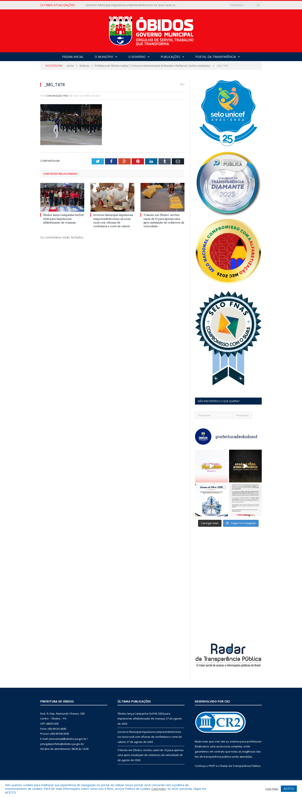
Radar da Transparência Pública (240, 766)
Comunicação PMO (57, 95)
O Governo (136, 57)
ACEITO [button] (289, 788)
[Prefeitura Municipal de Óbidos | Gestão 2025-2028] (151, 30)
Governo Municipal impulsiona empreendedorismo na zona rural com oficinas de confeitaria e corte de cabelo (133, 5)
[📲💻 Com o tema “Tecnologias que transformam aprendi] (211, 500)
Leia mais (158, 788)
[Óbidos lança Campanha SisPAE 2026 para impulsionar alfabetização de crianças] (62, 197)
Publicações (170, 57)
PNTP (212, 766)
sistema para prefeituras (245, 741)
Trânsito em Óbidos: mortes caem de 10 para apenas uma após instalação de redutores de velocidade (163, 220)
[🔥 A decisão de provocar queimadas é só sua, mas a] (245, 466)
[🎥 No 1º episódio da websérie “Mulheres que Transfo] (211, 466)
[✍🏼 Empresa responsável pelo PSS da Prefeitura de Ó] (245, 500)
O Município (104, 57)
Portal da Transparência (215, 57)
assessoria (223, 746)
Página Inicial (73, 57)
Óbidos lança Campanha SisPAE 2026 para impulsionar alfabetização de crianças (63, 218)
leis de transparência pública (213, 756)
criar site (219, 741)
